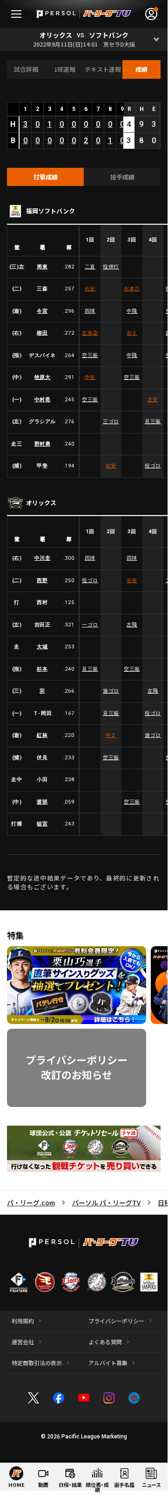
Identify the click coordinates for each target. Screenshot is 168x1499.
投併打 (111, 267)
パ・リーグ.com (31, 1202)
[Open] (156, 39)
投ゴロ (153, 466)
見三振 (153, 422)
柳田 (42, 333)
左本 (90, 333)
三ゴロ (111, 422)
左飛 (132, 625)
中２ (111, 735)
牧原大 (42, 377)
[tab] (45, 177)
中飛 (132, 311)
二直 (90, 267)
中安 (90, 377)
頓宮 (42, 824)
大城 (42, 647)
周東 (42, 267)
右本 (132, 289)
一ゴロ (90, 625)
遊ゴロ (111, 691)
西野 (42, 581)
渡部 (42, 802)
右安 (90, 289)
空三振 (90, 355)
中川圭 (42, 558)
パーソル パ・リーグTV (106, 1202)
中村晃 (42, 400)
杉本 (42, 669)
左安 (153, 400)
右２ (132, 333)
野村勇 (42, 444)
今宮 (42, 311)
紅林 (42, 735)
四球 (90, 311)
